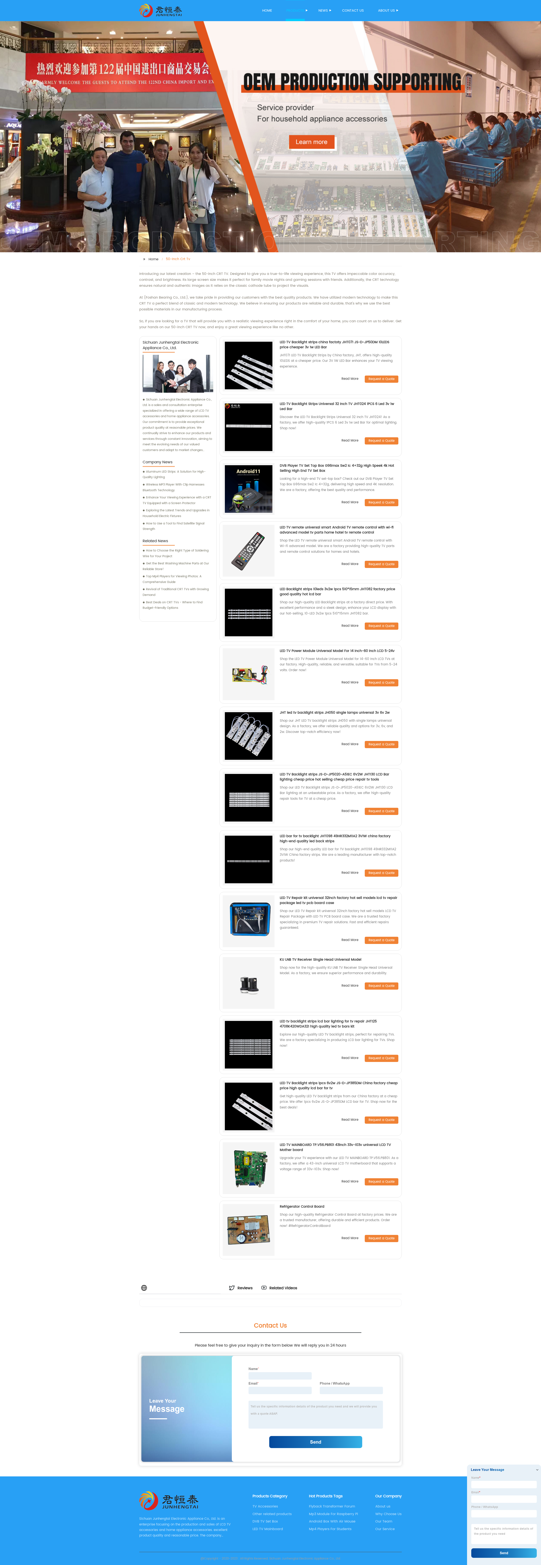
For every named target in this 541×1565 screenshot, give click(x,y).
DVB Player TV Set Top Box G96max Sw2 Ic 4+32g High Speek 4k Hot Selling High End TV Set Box (337, 468)
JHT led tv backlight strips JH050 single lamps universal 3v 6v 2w (335, 712)
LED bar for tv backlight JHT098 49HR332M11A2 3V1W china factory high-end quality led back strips (335, 838)
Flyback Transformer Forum (332, 1506)
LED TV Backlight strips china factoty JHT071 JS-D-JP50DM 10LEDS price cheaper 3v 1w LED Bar (334, 344)
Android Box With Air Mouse (332, 1521)
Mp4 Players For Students (330, 1529)
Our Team (383, 1521)
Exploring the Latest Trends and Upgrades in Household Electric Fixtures (176, 513)
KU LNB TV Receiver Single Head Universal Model (320, 959)
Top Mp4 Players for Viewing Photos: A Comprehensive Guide (172, 579)
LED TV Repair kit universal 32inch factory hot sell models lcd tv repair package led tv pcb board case (338, 900)
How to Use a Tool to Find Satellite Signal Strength (173, 526)
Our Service (385, 1529)
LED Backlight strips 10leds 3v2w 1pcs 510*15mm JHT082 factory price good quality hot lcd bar (337, 591)
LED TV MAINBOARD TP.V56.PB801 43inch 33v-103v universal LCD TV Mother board (335, 1147)
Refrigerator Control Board (302, 1206)
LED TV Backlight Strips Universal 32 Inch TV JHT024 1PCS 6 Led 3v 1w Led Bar (337, 406)
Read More (350, 379)
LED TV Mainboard (268, 1529)
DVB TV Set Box (265, 1521)
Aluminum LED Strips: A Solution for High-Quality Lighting (174, 474)
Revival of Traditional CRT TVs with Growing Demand (176, 592)
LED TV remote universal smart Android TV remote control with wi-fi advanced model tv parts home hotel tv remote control (336, 530)
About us (386, 10)
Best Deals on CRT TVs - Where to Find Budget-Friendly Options (172, 605)
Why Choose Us (388, 1514)
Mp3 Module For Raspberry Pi (333, 1514)
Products (295, 10)
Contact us (353, 10)
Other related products (272, 1514)
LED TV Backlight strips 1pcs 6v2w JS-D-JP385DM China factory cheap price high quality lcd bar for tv (339, 1085)
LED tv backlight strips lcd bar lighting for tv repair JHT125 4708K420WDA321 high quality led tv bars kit (328, 1024)
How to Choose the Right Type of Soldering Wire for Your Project (176, 553)
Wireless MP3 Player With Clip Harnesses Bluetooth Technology (173, 487)
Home (267, 10)
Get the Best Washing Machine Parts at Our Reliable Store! (176, 566)
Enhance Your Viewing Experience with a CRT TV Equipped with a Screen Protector (177, 500)
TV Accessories (265, 1506)
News (323, 10)
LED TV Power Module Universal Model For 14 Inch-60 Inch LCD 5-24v (337, 651)
